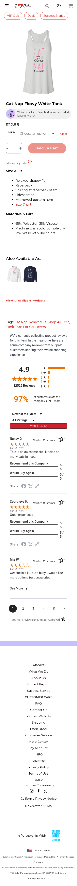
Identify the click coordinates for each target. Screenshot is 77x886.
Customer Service (38, 735)
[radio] (53, 368)
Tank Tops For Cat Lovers (26, 327)
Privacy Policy (38, 767)
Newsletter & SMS (38, 806)
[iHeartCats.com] (21, 6)
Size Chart (23, 204)
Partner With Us (38, 716)
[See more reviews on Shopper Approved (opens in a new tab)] (37, 486)
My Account (38, 748)
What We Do (38, 671)
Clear (63, 133)
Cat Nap (21, 322)
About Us (38, 678)
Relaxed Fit (38, 322)
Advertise (39, 761)
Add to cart (47, 148)
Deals (31, 16)
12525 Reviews (25, 385)
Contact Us (38, 710)
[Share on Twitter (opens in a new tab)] (30, 486)
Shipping (38, 722)
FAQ (38, 703)
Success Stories (54, 16)
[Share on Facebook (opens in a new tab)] (23, 486)
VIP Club (13, 16)
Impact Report (38, 684)
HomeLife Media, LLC (44, 857)
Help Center (38, 742)
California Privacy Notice (39, 798)
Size (11, 132)
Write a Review (38, 425)
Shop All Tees (58, 322)
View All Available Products (25, 300)
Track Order (38, 729)
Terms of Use (38, 773)
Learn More (26, 115)
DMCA (38, 780)
